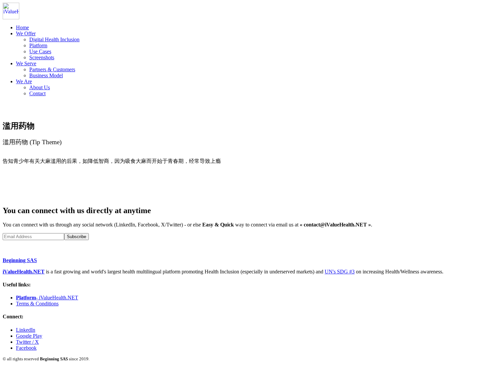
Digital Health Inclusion (54, 39)
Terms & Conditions (37, 303)
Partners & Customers (52, 69)
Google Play (29, 336)
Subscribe (76, 236)
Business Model (46, 75)
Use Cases (40, 51)
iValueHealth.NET (24, 271)
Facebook (26, 348)
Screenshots (41, 57)
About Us (39, 87)
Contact (37, 93)
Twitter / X (27, 342)
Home (22, 27)
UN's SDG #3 (340, 271)
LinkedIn (25, 330)
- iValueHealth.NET (47, 297)
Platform (38, 45)
